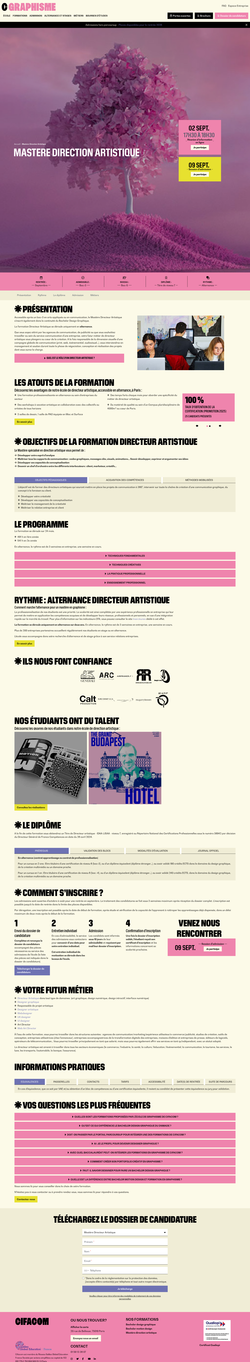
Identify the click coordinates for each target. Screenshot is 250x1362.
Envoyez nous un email (86, 1338)
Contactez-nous (26, 1199)
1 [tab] (207, 426)
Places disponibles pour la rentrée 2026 (140, 24)
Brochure (205, 15)
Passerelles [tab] (61, 1081)
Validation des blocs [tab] (97, 850)
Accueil (17, 144)
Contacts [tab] (93, 1081)
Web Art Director (27, 1028)
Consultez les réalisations (31, 807)
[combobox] (85, 1270)
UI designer (24, 1020)
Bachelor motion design (139, 1328)
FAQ (224, 5)
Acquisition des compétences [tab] (125, 480)
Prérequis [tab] (41, 850)
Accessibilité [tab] (156, 1081)
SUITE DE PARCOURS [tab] (220, 1081)
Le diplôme (59, 295)
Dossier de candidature (233, 15)
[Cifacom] (29, 6)
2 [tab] (210, 426)
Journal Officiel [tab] (208, 850)
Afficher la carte (80, 1327)
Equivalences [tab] (29, 1081)
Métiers (94, 295)
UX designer (24, 1017)
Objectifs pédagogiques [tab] (50, 480)
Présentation (24, 295)
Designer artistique (28, 1009)
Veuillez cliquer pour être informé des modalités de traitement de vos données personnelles (125, 1297)
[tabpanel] (208, 407)
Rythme (42, 295)
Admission (77, 295)
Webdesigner (25, 1013)
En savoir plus (24, 421)
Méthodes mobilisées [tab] (199, 480)
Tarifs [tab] (125, 1081)
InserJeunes (139, 618)
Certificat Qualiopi (210, 1345)
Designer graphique (28, 1002)
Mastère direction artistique (141, 1332)
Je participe (199, 147)
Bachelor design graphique (141, 1324)
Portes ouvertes (181, 15)
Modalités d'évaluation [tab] (153, 850)
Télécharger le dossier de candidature (30, 970)
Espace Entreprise (238, 5)
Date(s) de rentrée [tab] (188, 1081)
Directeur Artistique (28, 998)
